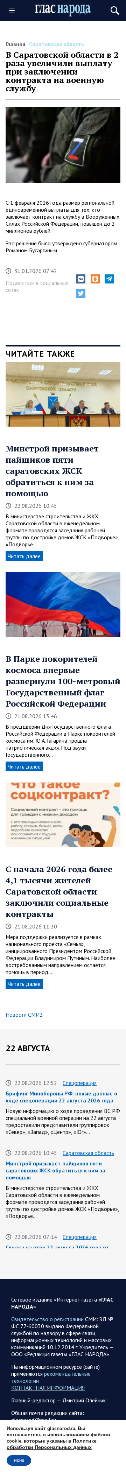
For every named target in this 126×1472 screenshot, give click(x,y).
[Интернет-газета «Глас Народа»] (63, 10)
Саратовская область (56, 44)
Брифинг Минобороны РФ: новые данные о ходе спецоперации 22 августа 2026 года (61, 1097)
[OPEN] (14, 10)
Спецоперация (80, 1082)
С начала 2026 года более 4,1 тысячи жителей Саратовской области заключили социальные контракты (59, 891)
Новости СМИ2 (24, 1014)
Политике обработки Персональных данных (52, 1444)
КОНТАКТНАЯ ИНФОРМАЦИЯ (48, 1387)
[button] (80, 278)
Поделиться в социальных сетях (37, 286)
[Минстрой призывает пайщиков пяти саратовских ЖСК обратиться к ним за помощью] (63, 397)
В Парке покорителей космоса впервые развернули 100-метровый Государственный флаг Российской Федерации (63, 681)
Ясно (19, 1460)
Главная (15, 44)
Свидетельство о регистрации (47, 1319)
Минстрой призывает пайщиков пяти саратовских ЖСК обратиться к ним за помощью (52, 471)
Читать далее (24, 556)
